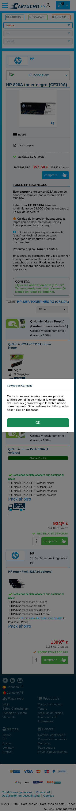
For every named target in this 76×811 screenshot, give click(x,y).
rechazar (32, 409)
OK (37, 422)
